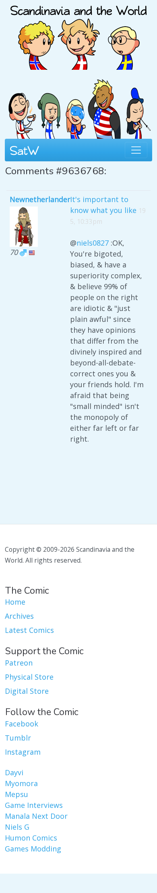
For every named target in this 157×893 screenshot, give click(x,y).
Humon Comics (31, 838)
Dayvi (14, 772)
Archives (19, 616)
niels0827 (92, 243)
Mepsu (16, 794)
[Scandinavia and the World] (78, 34)
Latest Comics (29, 630)
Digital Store (27, 691)
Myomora (21, 783)
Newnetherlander (40, 199)
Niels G (17, 827)
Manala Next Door (36, 816)
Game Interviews (34, 805)
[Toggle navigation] (136, 150)
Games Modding (33, 848)
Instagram (23, 752)
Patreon (19, 663)
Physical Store (29, 677)
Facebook (21, 723)
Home (15, 602)
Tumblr (18, 738)
